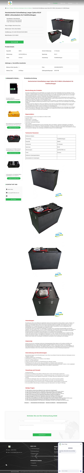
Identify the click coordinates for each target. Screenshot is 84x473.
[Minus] (81, 444)
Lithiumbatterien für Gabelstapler (38, 402)
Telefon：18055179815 (11, 449)
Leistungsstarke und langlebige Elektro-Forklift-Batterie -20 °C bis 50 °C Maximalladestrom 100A (13, 176)
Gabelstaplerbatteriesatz (62, 402)
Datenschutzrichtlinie (15, 471)
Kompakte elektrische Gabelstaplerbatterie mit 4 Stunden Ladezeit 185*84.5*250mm (13, 99)
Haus (49, 3)
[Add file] (60, 471)
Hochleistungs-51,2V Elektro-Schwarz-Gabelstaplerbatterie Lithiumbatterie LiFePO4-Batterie (13, 150)
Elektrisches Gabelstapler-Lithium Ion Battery (22, 8)
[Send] (81, 471)
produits (11, 8)
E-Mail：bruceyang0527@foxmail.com (14, 452)
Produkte (55, 3)
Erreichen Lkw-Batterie (50, 402)
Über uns (62, 3)
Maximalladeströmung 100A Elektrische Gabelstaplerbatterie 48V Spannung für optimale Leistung (13, 125)
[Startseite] (10, 3)
